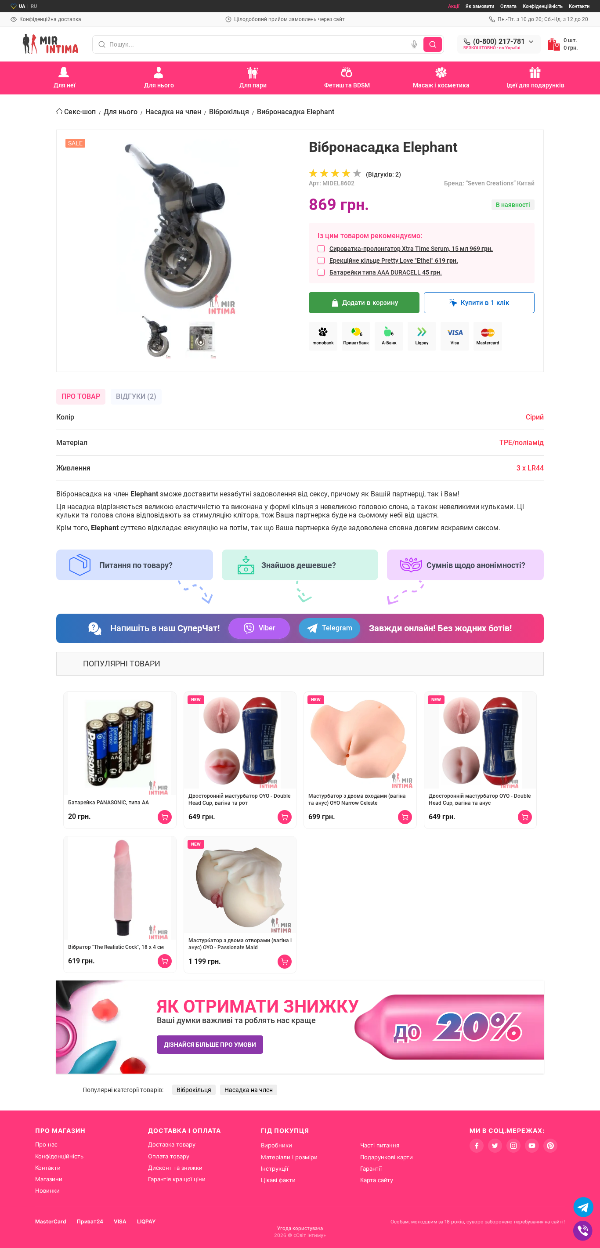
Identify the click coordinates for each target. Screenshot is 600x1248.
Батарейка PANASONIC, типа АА (108, 802)
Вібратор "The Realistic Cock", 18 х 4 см (116, 947)
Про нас (46, 1144)
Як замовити (480, 6)
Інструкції (274, 1168)
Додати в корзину (370, 303)
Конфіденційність (543, 6)
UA (22, 6)
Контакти (579, 6)
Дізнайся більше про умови (210, 1044)
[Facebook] (477, 1146)
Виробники (276, 1145)
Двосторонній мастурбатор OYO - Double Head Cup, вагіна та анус (480, 799)
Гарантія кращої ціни (177, 1179)
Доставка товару (171, 1144)
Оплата (508, 6)
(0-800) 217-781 (499, 41)
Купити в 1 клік (485, 303)
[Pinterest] (550, 1146)
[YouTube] (532, 1146)
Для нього (120, 112)
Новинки (47, 1190)
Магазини (48, 1179)
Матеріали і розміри (289, 1157)
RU (34, 6)
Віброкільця (229, 112)
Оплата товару (168, 1156)
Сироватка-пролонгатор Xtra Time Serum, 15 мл (411, 248)
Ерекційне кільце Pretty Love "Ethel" (393, 260)
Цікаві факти (278, 1179)
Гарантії (371, 1168)
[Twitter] (495, 1146)
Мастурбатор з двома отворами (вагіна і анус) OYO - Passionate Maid (240, 944)
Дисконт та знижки (175, 1167)
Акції (453, 6)
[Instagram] (513, 1146)
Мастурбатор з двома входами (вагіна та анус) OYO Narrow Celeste (357, 799)
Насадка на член (173, 112)
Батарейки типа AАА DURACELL (385, 272)
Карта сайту (376, 1179)
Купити (165, 817)
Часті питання (379, 1145)
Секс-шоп (80, 112)
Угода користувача (300, 1228)
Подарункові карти (386, 1157)
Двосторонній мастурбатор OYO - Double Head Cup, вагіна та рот (239, 799)
